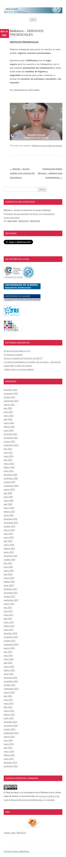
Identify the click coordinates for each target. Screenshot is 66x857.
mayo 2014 (9, 744)
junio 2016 (8, 655)
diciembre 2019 (10, 519)
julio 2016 (8, 652)
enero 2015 (9, 718)
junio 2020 (8, 497)
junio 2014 (8, 740)
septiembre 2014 (11, 733)
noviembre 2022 (11, 393)
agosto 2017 (9, 604)
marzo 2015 (9, 711)
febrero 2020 (9, 511)
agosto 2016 (9, 648)
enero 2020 (9, 515)
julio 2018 (8, 563)
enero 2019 (9, 552)
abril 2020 (8, 504)
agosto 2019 (9, 530)
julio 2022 (8, 408)
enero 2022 (9, 430)
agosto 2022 (9, 404)
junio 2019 (8, 534)
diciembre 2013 (10, 762)
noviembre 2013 (11, 766)
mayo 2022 (9, 416)
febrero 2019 (9, 548)
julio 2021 (8, 449)
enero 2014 (9, 759)
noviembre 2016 (11, 637)
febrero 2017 (9, 626)
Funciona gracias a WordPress (16, 851)
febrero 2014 (9, 755)
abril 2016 (8, 663)
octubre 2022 (9, 397)
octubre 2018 (9, 559)
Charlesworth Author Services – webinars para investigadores (50, 173)
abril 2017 (8, 618)
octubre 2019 (9, 526)
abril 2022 (8, 419)
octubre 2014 (9, 729)
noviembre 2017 (11, 593)
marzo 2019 (9, 545)
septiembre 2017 (11, 600)
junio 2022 (8, 412)
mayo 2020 (9, 500)
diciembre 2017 (10, 589)
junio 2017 (8, 611)
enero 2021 (9, 471)
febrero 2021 (9, 467)
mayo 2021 (9, 456)
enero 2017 (9, 630)
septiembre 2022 (11, 401)
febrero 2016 (9, 670)
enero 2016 (9, 674)
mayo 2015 (9, 703)
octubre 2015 (9, 685)
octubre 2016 (9, 641)
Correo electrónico (12, 217)
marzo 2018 (9, 578)
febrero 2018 (9, 582)
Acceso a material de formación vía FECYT (23, 358)
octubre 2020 (9, 482)
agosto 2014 (9, 737)
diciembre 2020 (10, 475)
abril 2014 (8, 748)
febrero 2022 (9, 427)
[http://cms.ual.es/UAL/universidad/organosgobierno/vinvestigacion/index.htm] (22, 300)
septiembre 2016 (11, 644)
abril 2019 (8, 541)
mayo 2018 (9, 570)
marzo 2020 (9, 508)
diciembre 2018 (10, 556)
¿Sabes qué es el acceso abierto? (19, 369)
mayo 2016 (9, 659)
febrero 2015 (9, 714)
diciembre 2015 (10, 677)
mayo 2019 (9, 537)
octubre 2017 (9, 596)
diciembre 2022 (10, 390)
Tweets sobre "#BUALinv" (15, 833)
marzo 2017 (9, 622)
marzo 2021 (9, 463)
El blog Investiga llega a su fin (17, 351)
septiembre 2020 (11, 486)
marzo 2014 (9, 751)
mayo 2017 (9, 615)
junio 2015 (8, 700)
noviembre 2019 (11, 523)
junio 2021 (8, 452)
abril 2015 (8, 707)
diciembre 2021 (10, 434)
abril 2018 (8, 574)
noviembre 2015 (11, 681)
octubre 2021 (9, 441)
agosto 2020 (9, 489)
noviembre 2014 (11, 725)
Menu (33, 19)
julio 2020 (8, 493)
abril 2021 (8, 460)
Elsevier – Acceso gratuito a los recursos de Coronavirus (22, 173)
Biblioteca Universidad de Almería (47, 146)
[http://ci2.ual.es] (13, 330)
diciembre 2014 (10, 722)
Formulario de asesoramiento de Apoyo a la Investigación (29, 214)
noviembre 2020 (11, 478)
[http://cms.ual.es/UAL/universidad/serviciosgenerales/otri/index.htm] (11, 315)
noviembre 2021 (11, 438)
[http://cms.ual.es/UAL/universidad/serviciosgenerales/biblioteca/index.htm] (19, 278)
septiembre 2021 (11, 445)
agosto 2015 (9, 692)
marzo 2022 (9, 423)
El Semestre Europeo (13, 354)
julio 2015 (8, 696)
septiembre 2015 (11, 689)
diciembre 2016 (10, 633)
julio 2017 (8, 607)
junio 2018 (8, 567)
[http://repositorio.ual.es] (22, 288)
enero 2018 (9, 585)
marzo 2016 (9, 666)
